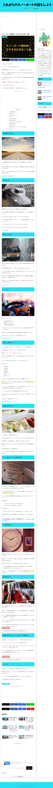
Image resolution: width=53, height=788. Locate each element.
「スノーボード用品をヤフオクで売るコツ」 (11, 659)
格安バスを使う (13, 115)
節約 (9, 683)
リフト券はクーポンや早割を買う (16, 121)
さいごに (11, 128)
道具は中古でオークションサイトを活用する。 (18, 126)
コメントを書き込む (18, 776)
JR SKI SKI (5, 230)
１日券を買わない (13, 123)
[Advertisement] (18, 25)
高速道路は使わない (13, 111)
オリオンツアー (5, 285)
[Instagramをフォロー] (22, 709)
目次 (17, 109)
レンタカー (12, 116)
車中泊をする (12, 125)
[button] (51, 29)
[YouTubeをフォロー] (30, 709)
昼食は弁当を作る (13, 120)
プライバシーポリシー (26, 784)
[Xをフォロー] (6, 709)
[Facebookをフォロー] (14, 709)
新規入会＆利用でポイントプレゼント (10, 401)
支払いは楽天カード (13, 118)
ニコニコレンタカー (6, 338)
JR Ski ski (12, 113)
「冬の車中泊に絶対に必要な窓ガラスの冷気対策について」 (15, 630)
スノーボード (5, 683)
